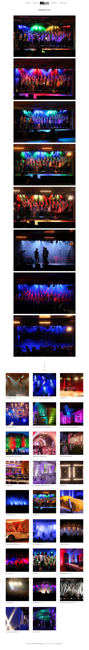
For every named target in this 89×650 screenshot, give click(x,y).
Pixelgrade (59, 643)
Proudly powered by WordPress (35, 643)
